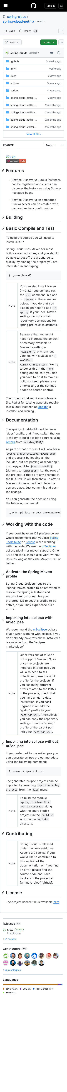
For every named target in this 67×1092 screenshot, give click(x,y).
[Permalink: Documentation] (3, 420)
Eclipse (30, 542)
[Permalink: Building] (3, 217)
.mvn (13, 68)
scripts (14, 90)
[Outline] (62, 145)
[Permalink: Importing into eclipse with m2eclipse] (3, 619)
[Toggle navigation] (5, 5)
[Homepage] (33, 6)
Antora (10, 442)
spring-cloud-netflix (18, 21)
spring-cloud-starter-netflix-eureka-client (35, 126)
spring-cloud (16, 16)
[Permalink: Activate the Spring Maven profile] (3, 574)
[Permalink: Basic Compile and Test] (3, 228)
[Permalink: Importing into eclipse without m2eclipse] (3, 743)
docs (13, 75)
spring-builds (18, 52)
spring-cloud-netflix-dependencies (31, 97)
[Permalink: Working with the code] (3, 524)
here (56, 902)
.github (15, 61)
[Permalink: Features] (3, 170)
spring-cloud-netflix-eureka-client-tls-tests (36, 105)
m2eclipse (49, 546)
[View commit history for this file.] (59, 52)
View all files (33, 134)
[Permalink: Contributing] (3, 833)
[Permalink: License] (3, 892)
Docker (43, 407)
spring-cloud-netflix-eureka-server (31, 119)
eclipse (15, 83)
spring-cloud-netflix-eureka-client (30, 112)
